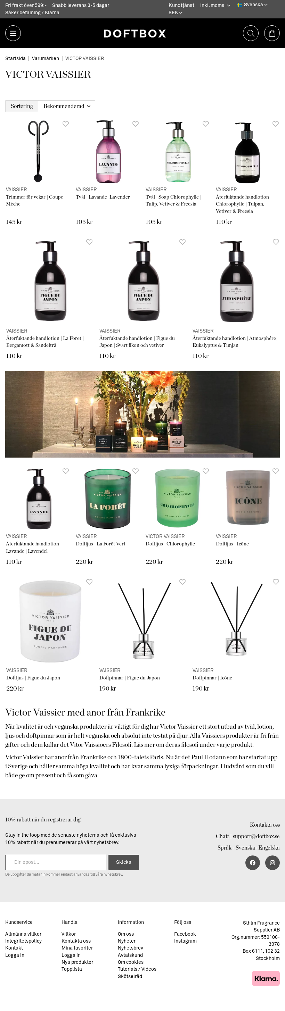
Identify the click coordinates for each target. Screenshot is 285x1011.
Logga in (14, 955)
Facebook (185, 934)
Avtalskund (130, 955)
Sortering (22, 106)
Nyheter (127, 941)
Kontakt (14, 948)
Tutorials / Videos (137, 969)
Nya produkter (77, 962)
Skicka (123, 862)
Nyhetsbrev (130, 948)
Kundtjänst (182, 5)
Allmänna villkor (23, 934)
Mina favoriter (77, 948)
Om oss (126, 934)
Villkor (69, 934)
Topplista (72, 969)
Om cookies (131, 962)
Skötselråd (130, 976)
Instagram (185, 941)
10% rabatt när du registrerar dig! (43, 819)
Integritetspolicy (23, 941)
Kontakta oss (265, 825)
